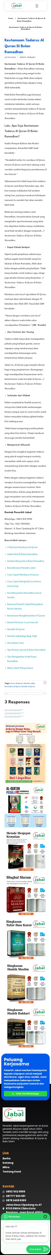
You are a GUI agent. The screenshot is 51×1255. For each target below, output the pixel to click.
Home (10, 18)
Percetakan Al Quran (13, 686)
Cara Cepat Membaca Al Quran (23, 575)
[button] (45, 1216)
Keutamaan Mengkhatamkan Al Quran (26, 616)
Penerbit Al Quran (16, 629)
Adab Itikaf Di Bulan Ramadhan (22, 554)
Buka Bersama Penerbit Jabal (21, 568)
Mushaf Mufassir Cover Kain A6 (22, 622)
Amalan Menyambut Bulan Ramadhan (25, 561)
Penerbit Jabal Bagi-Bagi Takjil (22, 636)
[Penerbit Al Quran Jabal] (17, 5)
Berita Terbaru (27, 57)
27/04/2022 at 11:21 (20, 709)
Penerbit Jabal (29, 683)
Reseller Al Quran (28, 686)
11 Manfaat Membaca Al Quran (22, 547)
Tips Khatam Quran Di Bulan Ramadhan (26, 650)
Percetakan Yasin (15, 643)
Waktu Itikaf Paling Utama (20, 668)
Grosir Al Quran (16, 683)
